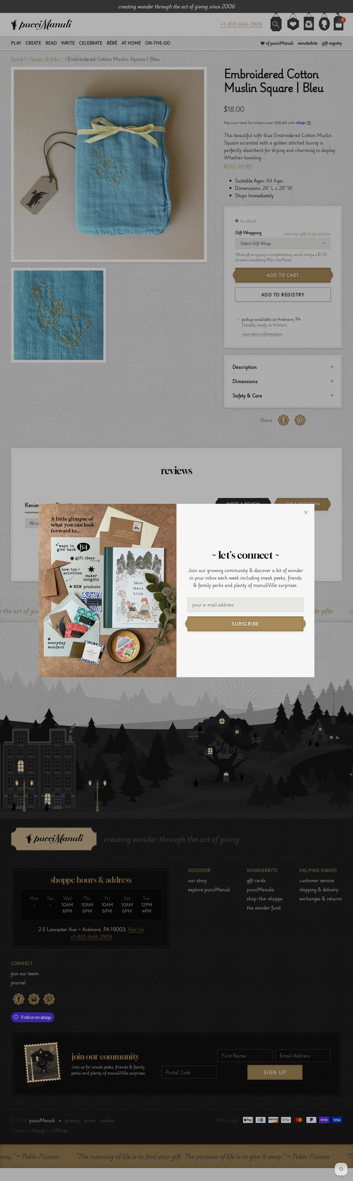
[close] (306, 512)
